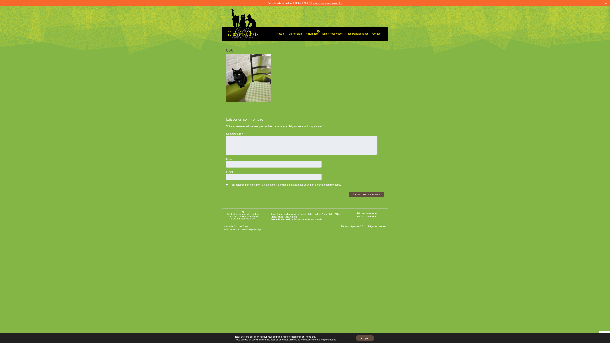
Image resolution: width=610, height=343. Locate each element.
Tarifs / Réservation (332, 33)
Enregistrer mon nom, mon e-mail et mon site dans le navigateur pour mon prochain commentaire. (286, 184)
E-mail (230, 172)
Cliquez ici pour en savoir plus (325, 3)
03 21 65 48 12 (369, 216)
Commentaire (234, 134)
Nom (229, 159)
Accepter (364, 338)
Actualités (312, 33)
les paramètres (328, 339)
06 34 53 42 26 (369, 213)
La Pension (295, 33)
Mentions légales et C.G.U (353, 226)
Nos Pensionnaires (358, 33)
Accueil (281, 33)
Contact (376, 33)
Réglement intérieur (377, 226)
